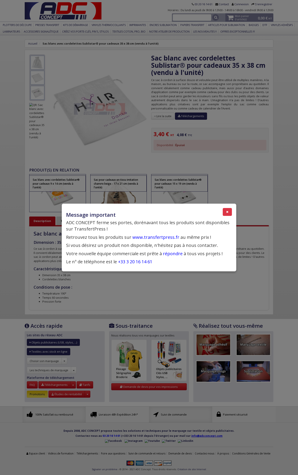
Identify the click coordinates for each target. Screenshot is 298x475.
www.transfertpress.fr (155, 237)
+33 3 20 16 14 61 (135, 262)
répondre (173, 254)
